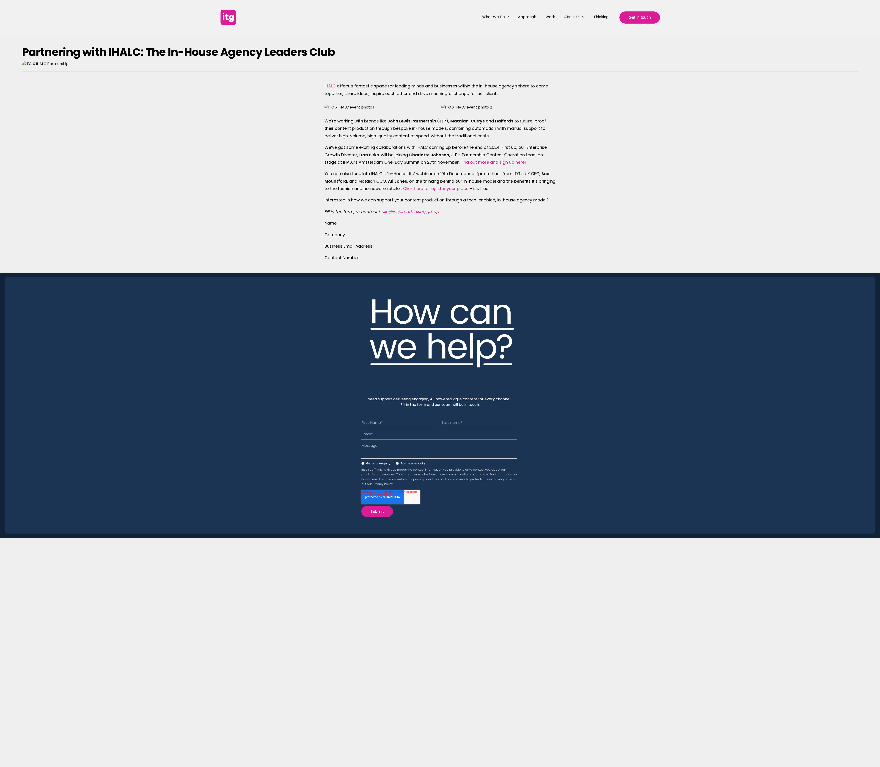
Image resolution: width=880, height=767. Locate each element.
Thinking (601, 16)
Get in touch (640, 17)
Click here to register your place (435, 188)
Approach (527, 16)
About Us (572, 16)
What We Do (493, 16)
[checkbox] (439, 464)
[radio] (375, 464)
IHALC (330, 86)
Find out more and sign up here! (493, 162)
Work (550, 16)
